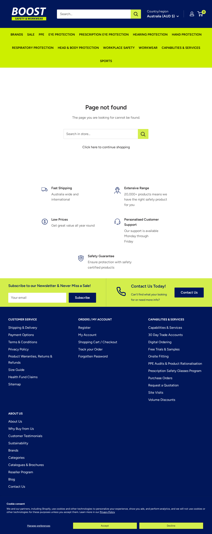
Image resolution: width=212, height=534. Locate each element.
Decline (171, 525)
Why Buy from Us (21, 429)
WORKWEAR (148, 48)
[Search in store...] (143, 134)
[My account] (192, 14)
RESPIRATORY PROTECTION (33, 48)
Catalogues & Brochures (26, 465)
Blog (11, 479)
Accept (105, 525)
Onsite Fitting (158, 356)
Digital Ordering (159, 342)
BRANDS (17, 34)
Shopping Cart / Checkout (97, 342)
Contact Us (189, 292)
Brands (13, 450)
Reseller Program (20, 472)
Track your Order (90, 349)
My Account (87, 335)
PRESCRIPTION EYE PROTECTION (104, 34)
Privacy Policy (107, 512)
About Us (15, 421)
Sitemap (14, 384)
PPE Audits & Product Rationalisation (175, 364)
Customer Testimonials (25, 436)
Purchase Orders (160, 378)
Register (84, 328)
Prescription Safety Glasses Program (174, 371)
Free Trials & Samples (163, 349)
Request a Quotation (163, 385)
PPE (41, 34)
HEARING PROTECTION (150, 34)
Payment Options (21, 335)
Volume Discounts (161, 400)
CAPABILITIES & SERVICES (181, 48)
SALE (31, 34)
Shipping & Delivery (22, 328)
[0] (200, 13)
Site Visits (155, 392)
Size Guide (16, 370)
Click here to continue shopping (106, 147)
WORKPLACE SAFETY (119, 48)
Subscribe (82, 298)
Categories (16, 458)
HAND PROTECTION (187, 34)
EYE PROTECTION (61, 34)
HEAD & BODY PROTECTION (78, 48)
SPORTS (106, 61)
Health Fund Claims (22, 377)
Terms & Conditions (22, 342)
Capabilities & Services (165, 328)
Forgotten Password (93, 356)
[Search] (136, 14)
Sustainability (18, 443)
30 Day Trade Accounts (165, 335)
